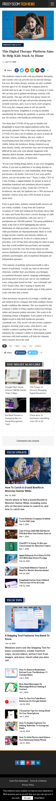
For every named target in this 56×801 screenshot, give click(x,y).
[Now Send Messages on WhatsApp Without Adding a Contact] (11, 687)
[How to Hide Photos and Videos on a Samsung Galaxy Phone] (11, 740)
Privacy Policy (28, 785)
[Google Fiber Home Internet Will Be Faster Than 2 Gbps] (15, 377)
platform (38, 346)
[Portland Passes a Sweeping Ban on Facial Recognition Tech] (15, 405)
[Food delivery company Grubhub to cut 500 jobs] (11, 522)
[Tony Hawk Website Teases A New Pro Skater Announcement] (11, 571)
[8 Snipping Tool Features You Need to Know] (28, 618)
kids (30, 346)
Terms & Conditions (38, 781)
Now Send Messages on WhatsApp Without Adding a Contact (32, 686)
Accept (27, 798)
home (24, 346)
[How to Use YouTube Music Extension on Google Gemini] (11, 701)
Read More (39, 798)
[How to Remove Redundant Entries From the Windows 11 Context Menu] (11, 673)
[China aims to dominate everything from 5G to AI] (40, 405)
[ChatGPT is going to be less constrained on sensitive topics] (11, 546)
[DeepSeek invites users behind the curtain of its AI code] (11, 583)
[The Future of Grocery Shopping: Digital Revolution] (40, 377)
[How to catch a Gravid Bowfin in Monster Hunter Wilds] (28, 470)
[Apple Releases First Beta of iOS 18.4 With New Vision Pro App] (11, 558)
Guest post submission (18, 781)
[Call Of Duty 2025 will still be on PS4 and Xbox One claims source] (11, 534)
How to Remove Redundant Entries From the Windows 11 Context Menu (33, 672)
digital (17, 346)
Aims (10, 346)
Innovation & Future (13, 45)
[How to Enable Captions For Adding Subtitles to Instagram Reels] (11, 726)
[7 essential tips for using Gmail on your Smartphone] (11, 714)
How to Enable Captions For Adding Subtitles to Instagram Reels (34, 725)
